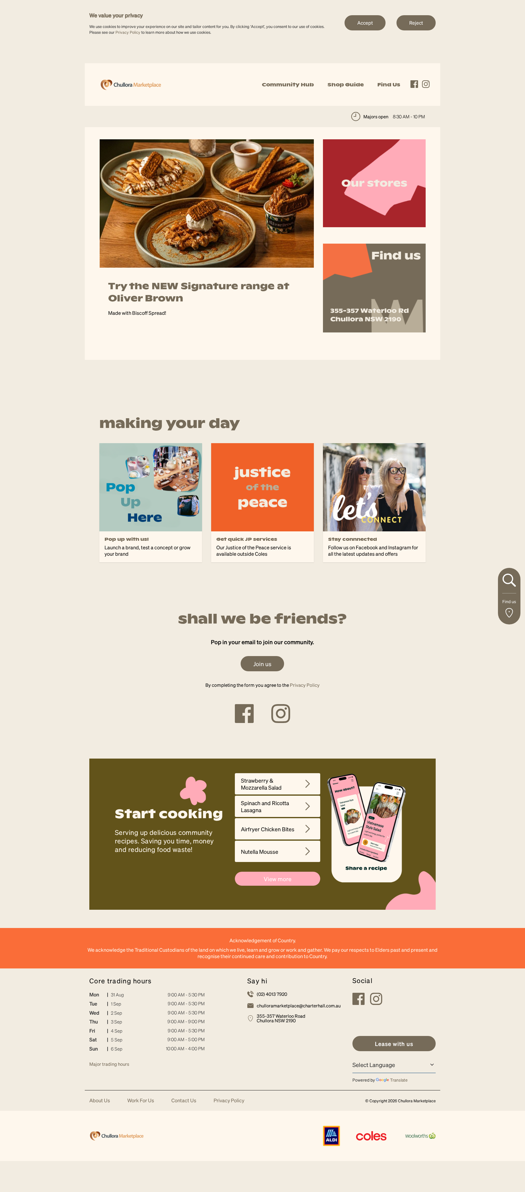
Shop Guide (346, 84)
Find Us (388, 84)
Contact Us (183, 1100)
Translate (399, 1080)
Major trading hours (109, 1064)
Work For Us (140, 1100)
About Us (99, 1100)
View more (277, 878)
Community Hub (288, 84)
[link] (131, 83)
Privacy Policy (127, 32)
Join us (262, 663)
